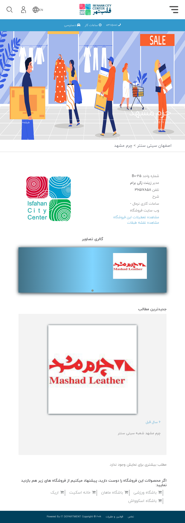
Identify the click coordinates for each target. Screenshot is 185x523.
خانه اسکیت (80, 492)
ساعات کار (92, 25)
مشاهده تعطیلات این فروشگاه (136, 217)
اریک (55, 492)
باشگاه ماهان (112, 492)
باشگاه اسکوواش (143, 501)
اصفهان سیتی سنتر (153, 146)
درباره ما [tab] (89, 30)
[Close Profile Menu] (9, 24)
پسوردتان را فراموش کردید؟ (49, 48)
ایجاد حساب (36, 68)
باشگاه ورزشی (146, 492)
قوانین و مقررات (114, 516)
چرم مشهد (123, 146)
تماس (131, 516)
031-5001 (112, 25)
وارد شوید (36, 35)
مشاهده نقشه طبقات (143, 222)
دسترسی (70, 25)
